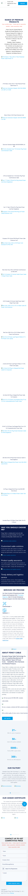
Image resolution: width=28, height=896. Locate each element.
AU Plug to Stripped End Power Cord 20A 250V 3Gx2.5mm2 (14, 489)
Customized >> (7, 606)
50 (14, 739)
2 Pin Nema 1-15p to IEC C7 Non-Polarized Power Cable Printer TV (14, 84)
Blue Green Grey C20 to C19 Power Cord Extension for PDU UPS (14, 270)
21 (14, 730)
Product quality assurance (11, 560)
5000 (14, 747)
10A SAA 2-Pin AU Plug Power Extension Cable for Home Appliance (14, 458)
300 (14, 756)
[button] (9, 834)
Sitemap (12, 893)
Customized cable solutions (12, 546)
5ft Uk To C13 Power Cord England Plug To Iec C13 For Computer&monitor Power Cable (14, 427)
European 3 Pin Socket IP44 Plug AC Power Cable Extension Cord (14, 239)
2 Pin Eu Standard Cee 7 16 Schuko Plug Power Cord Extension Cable (14, 176)
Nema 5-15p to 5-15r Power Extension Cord (14, 115)
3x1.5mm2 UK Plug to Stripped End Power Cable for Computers (14, 396)
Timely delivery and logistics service (12, 576)
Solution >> (6, 613)
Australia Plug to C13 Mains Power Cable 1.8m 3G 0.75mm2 (14, 521)
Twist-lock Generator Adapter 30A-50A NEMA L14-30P (14, 145)
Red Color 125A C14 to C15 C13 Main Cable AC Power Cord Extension (14, 333)
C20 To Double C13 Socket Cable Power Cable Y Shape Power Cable (14, 302)
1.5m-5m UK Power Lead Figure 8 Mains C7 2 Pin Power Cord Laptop (14, 364)
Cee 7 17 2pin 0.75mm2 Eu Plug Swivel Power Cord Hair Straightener (14, 208)
